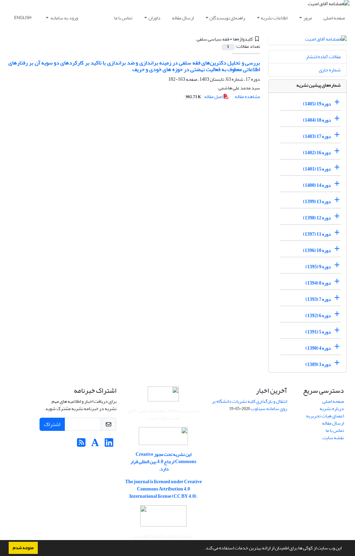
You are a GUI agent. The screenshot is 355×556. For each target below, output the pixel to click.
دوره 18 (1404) (317, 120)
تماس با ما (123, 18)
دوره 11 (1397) (317, 234)
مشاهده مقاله (247, 96)
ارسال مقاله (183, 18)
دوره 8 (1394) (318, 283)
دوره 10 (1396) (317, 250)
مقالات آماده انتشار (323, 56)
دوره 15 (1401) (317, 169)
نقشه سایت (333, 437)
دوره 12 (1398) (317, 218)
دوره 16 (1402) (317, 152)
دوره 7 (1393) (318, 299)
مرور (307, 18)
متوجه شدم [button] (23, 548)
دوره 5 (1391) (318, 332)
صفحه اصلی (334, 18)
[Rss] (81, 444)
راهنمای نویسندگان (227, 18)
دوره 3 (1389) (318, 364)
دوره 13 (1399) (317, 201)
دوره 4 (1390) (318, 348)
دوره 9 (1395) (318, 266)
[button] (202, 549)
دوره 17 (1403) (317, 136)
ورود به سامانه (64, 18)
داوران (154, 18)
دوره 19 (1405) (317, 103)
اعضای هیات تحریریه (325, 415)
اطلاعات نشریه (274, 18)
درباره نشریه (332, 408)
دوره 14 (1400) (317, 185)
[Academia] (95, 444)
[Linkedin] (109, 444)
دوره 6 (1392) (318, 315)
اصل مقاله (204, 96)
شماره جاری (330, 70)
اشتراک (52, 424)
